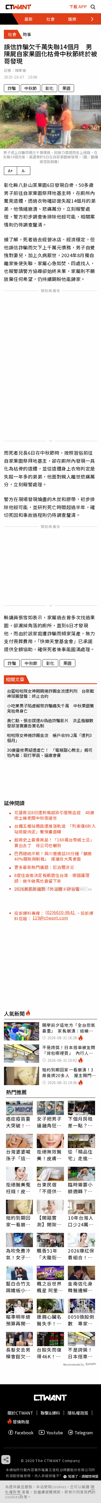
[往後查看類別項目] (89, 18)
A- (24, 170)
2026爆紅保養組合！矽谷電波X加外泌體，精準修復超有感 (81, 1254)
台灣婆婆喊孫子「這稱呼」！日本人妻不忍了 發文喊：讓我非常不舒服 (19, 1155)
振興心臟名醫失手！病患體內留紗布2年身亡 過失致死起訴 (50, 1320)
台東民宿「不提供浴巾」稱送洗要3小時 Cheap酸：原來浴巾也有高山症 (49, 1188)
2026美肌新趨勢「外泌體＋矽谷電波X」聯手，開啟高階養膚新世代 (49, 889)
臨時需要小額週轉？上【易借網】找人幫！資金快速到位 (80, 1188)
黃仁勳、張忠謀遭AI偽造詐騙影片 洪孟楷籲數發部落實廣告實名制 (50, 723)
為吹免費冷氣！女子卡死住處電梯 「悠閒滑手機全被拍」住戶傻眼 (19, 1254)
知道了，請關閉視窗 (83, 1476)
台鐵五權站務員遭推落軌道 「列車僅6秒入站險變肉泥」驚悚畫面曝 (55, 828)
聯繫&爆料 (50, 1412)
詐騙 (12, 88)
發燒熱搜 (20, 1421)
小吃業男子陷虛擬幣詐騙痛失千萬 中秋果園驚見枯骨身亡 (50, 708)
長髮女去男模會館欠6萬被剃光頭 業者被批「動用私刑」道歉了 (19, 1353)
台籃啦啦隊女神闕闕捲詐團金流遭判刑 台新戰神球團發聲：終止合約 (50, 693)
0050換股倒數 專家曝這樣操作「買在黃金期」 (81, 1320)
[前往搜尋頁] (93, 6)
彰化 (49, 88)
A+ (10, 170)
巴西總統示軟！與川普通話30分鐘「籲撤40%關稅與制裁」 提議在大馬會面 (53, 856)
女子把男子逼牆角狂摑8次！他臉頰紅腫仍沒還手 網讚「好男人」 (49, 1122)
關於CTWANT (20, 1412)
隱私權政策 (78, 1412)
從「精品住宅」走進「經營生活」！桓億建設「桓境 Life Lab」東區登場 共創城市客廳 (80, 1155)
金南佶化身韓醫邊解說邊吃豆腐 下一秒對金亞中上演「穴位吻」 (80, 1287)
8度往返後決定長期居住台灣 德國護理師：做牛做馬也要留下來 (51, 878)
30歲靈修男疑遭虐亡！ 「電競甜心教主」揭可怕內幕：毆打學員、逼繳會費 (49, 752)
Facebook (24, 1432)
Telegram (84, 1432)
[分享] (5, 1459)
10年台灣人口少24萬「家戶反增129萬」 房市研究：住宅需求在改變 (81, 1221)
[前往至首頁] (18, 6)
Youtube (54, 1432)
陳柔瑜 (20, 70)
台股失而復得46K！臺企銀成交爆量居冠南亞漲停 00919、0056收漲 (49, 1353)
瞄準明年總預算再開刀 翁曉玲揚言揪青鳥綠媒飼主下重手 (19, 1320)
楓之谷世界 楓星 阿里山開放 (50, 1287)
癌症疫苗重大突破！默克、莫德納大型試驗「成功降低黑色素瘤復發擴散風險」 (18, 1122)
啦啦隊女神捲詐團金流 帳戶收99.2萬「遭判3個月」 (49, 737)
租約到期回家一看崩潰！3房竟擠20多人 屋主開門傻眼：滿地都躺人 (19, 1221)
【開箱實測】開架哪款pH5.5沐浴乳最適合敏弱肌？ (49, 1221)
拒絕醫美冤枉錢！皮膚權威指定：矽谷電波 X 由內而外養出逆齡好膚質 (18, 1188)
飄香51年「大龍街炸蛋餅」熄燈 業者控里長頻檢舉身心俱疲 (50, 1254)
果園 (66, 88)
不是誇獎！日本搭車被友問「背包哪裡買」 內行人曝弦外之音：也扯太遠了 (80, 1353)
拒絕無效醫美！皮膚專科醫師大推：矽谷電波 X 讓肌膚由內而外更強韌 (49, 1155)
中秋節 (30, 88)
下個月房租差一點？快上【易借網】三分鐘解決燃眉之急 (80, 1122)
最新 (28, 19)
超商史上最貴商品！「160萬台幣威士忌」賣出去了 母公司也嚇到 (54, 842)
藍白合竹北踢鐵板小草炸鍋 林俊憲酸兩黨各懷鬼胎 (18, 1287)
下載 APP (78, 6)
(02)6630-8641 (60, 912)
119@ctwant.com (50, 918)
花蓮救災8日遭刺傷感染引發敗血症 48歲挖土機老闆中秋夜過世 (54, 815)
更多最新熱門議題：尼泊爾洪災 (44, 867)
